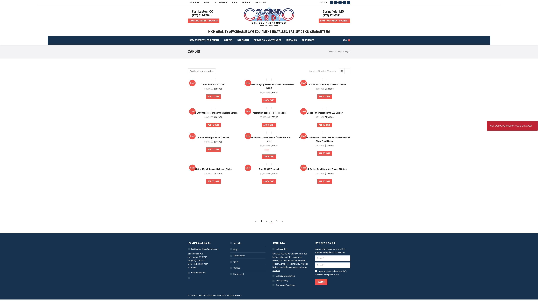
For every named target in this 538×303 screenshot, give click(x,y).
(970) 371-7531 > (332, 15)
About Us (237, 243)
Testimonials (239, 255)
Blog (235, 249)
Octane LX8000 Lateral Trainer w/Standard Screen (213, 113)
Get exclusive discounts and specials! (511, 126)
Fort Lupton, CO (202, 11)
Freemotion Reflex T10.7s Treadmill (269, 113)
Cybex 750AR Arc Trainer (213, 84)
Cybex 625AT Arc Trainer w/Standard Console (324, 84)
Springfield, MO (333, 11)
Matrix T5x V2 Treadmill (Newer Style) (213, 169)
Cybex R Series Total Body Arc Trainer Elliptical (324, 169)
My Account (238, 274)
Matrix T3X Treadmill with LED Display (325, 113)
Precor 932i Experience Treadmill (213, 137)
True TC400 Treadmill (269, 169)
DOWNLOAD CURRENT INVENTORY (203, 21)
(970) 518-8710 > (202, 15)
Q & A (235, 262)
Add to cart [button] (213, 97)
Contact (236, 268)
